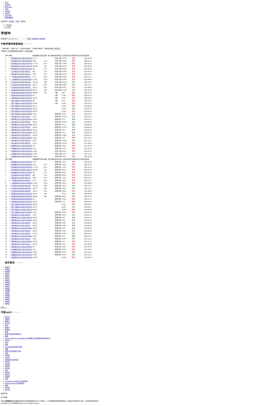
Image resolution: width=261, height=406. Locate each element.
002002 (19, 82)
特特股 (11, 21)
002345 (18, 74)
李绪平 (7, 274)
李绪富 (7, 282)
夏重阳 (7, 330)
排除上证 (14, 48)
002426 (20, 66)
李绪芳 (7, 267)
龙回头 (7, 13)
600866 (20, 90)
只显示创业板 (25, 48)
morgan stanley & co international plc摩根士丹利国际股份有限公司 (27, 338)
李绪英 (7, 304)
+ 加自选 (8, 25)
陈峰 (6, 345)
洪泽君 (7, 368)
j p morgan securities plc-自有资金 (16, 381)
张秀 (6, 353)
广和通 (13, 77)
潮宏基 (13, 74)
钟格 (6, 332)
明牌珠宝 (14, 119)
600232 (20, 151)
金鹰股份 (14, 151)
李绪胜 (7, 289)
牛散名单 (35, 39)
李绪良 (7, 299)
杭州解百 (14, 148)
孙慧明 (7, 355)
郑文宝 (7, 375)
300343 (20, 58)
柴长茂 (7, 387)
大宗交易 (8, 15)
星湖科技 (14, 90)
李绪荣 (7, 295)
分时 (27, 58)
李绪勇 (7, 284)
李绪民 (7, 269)
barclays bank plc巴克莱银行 (14, 383)
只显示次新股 (37, 48)
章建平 (7, 321)
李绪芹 (7, 278)
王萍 (6, 342)
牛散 (6, 9)
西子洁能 (14, 101)
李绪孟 (7, 297)
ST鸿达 (14, 82)
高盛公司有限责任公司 (13, 351)
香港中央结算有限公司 (13, 334)
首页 (6, 2)
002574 (20, 119)
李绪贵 (7, 280)
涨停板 (7, 11)
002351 (18, 117)
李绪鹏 (7, 291)
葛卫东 (7, 323)
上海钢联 (14, 79)
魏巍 (6, 336)
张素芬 (7, 319)
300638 (18, 77)
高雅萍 (7, 377)
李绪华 (7, 301)
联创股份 (14, 58)
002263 (18, 71)
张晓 (6, 385)
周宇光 (7, 340)
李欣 (6, 379)
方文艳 (7, 357)
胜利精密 (14, 66)
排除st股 (6, 48)
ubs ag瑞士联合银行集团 (13, 347)
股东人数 (8, 7)
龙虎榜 (7, 5)
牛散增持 (42, 39)
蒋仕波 (7, 390)
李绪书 (7, 286)
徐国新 (7, 366)
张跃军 (7, 372)
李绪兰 (7, 276)
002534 (20, 101)
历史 (24, 58)
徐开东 (7, 317)
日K (30, 58)
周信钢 (7, 364)
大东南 (13, 71)
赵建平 (7, 327)
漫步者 (13, 117)
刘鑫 (6, 349)
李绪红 (7, 293)
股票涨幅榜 (9, 17)
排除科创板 (49, 48)
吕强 (6, 325)
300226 (20, 79)
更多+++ (4, 307)
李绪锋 (7, 271)
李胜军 (7, 362)
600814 (20, 148)
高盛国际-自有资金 (11, 360)
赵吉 (6, 370)
